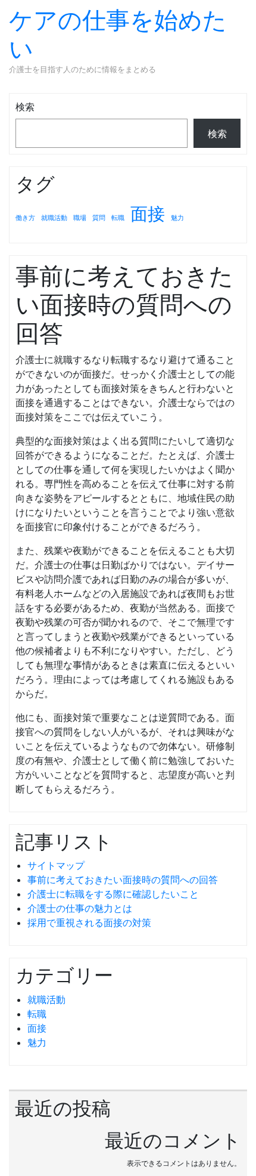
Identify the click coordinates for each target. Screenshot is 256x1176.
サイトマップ (56, 865)
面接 (147, 213)
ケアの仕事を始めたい (118, 34)
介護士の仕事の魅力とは (79, 908)
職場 (79, 218)
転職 (117, 218)
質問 (98, 218)
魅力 (177, 218)
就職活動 (54, 218)
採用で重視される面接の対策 (89, 923)
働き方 (25, 218)
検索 (25, 107)
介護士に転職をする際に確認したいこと (113, 894)
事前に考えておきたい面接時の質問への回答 (122, 880)
